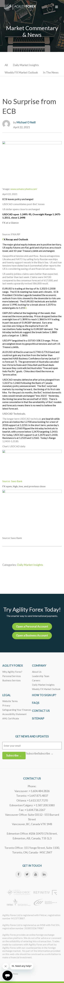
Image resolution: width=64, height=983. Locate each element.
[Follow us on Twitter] (27, 874)
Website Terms (10, 701)
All (6, 65)
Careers (36, 680)
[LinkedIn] (44, 874)
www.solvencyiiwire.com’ (23, 188)
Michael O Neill (26, 122)
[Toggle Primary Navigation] (56, 6)
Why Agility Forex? (12, 671)
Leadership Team (40, 676)
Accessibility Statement (14, 714)
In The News (51, 72)
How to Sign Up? (44, 695)
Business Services (11, 680)
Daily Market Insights (26, 65)
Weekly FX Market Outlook (21, 72)
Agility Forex (12, 665)
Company (39, 665)
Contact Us (41, 710)
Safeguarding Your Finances (16, 709)
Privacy (6, 705)
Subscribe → (14, 755)
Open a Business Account (32, 635)
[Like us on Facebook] (18, 874)
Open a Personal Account (32, 626)
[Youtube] (35, 874)
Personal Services (11, 676)
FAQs (35, 703)
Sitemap (38, 718)
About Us (36, 671)
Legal (6, 695)
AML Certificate (10, 718)
